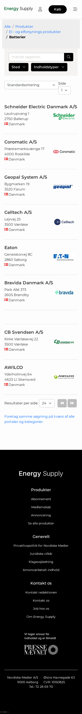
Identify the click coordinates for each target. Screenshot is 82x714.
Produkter (24, 26)
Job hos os (41, 609)
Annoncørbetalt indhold (41, 570)
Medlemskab (41, 507)
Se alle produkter (41, 523)
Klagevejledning (41, 562)
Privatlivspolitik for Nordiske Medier (41, 546)
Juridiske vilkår (41, 554)
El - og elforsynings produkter (35, 32)
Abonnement (41, 499)
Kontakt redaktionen (41, 592)
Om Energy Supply (41, 617)
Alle (7, 26)
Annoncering (41, 515)
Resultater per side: (21, 403)
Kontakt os (41, 600)
